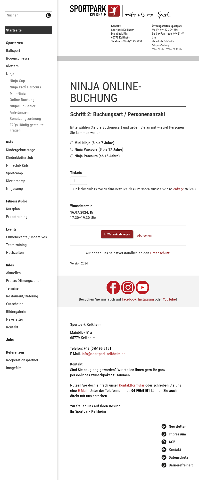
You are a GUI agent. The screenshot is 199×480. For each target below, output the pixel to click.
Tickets (76, 172)
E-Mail (83, 390)
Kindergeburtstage (20, 149)
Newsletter (14, 319)
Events (11, 229)
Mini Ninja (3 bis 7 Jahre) (94, 142)
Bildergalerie (16, 311)
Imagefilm (14, 367)
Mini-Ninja (18, 93)
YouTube (169, 299)
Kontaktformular (131, 385)
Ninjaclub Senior (22, 106)
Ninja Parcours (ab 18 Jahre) (97, 156)
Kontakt (12, 327)
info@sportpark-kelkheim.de (103, 353)
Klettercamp (15, 180)
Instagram (146, 299)
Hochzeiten (15, 252)
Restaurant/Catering (22, 296)
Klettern (12, 66)
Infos (10, 265)
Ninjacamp (14, 188)
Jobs (10, 339)
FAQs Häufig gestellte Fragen (27, 127)
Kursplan (13, 209)
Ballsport (13, 50)
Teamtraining (16, 244)
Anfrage (178, 189)
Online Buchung (22, 99)
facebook (129, 299)
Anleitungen (19, 112)
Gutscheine (15, 304)
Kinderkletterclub (19, 157)
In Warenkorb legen (117, 234)
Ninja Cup (17, 80)
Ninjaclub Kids (17, 165)
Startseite (14, 30)
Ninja (10, 73)
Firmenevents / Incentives (26, 237)
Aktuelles (13, 273)
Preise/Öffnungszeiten (23, 280)
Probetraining (16, 216)
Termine (12, 288)
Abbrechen (144, 235)
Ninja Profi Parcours (25, 87)
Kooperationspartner (22, 360)
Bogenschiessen (19, 58)
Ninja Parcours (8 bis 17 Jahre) (99, 149)
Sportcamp (14, 173)
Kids (9, 142)
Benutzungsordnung (25, 118)
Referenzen (15, 352)
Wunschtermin (81, 205)
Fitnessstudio (16, 201)
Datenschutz (160, 253)
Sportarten (14, 42)
